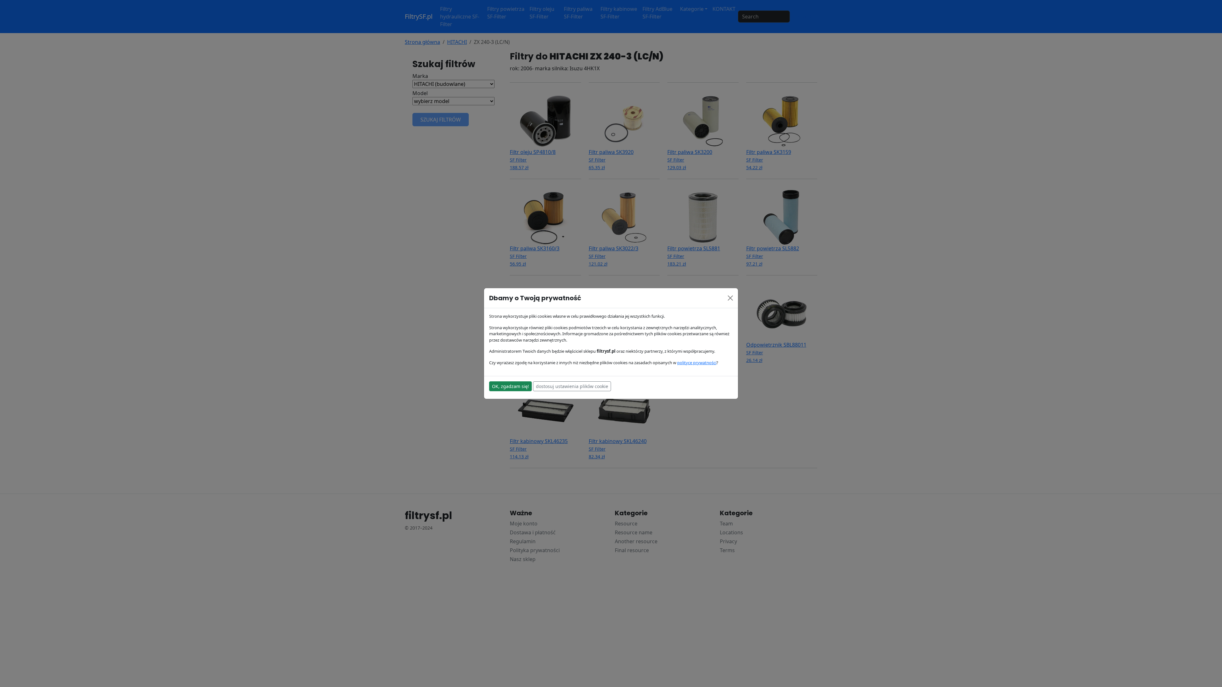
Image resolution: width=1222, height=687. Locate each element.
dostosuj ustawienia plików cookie (572, 386)
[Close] (730, 298)
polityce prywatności (696, 362)
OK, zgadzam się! (510, 386)
